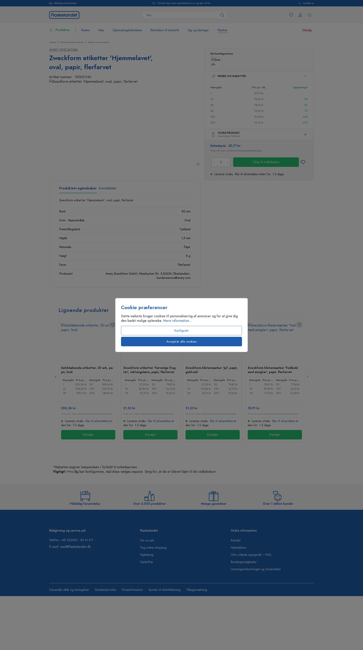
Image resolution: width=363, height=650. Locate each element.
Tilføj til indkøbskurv (266, 162)
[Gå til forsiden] (64, 14)
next (307, 376)
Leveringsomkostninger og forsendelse (256, 569)
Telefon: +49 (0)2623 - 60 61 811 (71, 540)
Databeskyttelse (105, 590)
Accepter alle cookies (181, 342)
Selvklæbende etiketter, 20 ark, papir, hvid (87, 370)
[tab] (78, 189)
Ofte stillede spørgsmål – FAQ (251, 555)
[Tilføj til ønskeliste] (303, 162)
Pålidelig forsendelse (65, 3)
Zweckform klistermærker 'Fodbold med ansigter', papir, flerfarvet (273, 370)
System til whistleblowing (164, 590)
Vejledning (146, 555)
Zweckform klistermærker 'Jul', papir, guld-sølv (211, 370)
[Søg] (222, 15)
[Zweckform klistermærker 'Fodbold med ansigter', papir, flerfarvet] (275, 342)
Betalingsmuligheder (244, 562)
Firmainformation (132, 590)
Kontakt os (308, 3)
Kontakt (236, 540)
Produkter (62, 30)
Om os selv (147, 540)
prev (56, 376)
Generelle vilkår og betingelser (69, 590)
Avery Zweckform (63, 50)
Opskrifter (146, 562)
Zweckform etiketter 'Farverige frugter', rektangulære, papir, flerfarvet (149, 370)
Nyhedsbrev (238, 548)
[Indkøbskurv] (309, 15)
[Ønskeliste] (291, 15)
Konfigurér (181, 331)
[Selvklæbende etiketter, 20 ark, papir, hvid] (88, 342)
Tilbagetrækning (196, 590)
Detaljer (88, 435)
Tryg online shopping (153, 548)
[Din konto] (300, 15)
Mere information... (177, 320)
